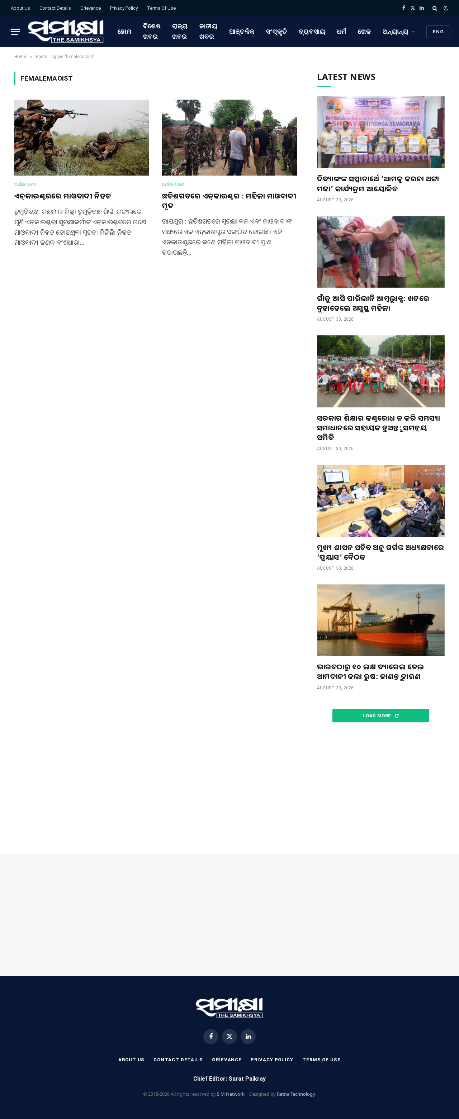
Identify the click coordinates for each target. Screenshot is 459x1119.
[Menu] (15, 32)
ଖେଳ (364, 31)
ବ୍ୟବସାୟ (312, 31)
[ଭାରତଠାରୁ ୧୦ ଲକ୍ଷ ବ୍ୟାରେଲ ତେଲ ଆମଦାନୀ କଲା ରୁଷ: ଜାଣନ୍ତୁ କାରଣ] (381, 620)
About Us (20, 8)
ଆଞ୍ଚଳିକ (242, 31)
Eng (438, 31)
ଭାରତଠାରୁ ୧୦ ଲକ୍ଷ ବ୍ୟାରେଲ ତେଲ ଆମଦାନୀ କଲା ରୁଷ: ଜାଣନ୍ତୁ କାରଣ (370, 671)
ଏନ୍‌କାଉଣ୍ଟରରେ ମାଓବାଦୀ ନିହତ (62, 196)
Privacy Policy (124, 8)
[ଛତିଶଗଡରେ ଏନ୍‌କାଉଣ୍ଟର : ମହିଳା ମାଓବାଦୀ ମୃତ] (229, 138)
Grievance (90, 8)
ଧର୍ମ (341, 31)
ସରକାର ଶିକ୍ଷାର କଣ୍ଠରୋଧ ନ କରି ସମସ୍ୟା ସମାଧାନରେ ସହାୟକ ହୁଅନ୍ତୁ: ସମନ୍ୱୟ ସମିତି (378, 427)
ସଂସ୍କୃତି (276, 31)
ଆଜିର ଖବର (25, 184)
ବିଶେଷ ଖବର (152, 31)
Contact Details (55, 8)
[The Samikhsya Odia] (66, 31)
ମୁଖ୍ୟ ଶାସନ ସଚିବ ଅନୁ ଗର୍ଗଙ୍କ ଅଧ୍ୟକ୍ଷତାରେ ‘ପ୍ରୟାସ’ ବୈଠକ (380, 552)
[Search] (435, 8)
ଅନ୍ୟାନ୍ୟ (396, 31)
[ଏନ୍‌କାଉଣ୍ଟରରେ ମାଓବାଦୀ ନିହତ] (81, 138)
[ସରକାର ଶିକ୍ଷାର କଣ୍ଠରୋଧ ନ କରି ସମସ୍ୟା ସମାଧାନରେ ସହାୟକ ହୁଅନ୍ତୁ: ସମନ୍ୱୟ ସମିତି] (381, 371)
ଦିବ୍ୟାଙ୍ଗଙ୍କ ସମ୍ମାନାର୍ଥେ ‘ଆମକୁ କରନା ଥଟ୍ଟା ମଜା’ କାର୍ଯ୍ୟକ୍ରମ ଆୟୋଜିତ (378, 183)
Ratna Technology (296, 1094)
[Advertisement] (381, 788)
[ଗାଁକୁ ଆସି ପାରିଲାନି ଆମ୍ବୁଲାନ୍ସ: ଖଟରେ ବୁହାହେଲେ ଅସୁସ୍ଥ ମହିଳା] (381, 252)
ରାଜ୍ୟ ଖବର (180, 31)
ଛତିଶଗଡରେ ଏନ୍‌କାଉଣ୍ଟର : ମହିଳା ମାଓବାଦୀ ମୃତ (229, 200)
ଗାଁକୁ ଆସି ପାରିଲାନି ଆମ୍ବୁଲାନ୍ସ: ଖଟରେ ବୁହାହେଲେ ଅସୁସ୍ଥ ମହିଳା (373, 303)
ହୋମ (125, 31)
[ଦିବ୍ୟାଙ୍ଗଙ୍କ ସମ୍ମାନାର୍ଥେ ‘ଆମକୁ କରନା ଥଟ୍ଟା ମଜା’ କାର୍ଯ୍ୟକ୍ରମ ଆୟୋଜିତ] (381, 132)
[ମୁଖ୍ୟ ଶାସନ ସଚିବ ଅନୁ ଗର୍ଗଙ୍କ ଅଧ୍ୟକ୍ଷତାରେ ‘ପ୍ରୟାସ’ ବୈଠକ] (381, 500)
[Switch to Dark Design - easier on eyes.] (445, 8)
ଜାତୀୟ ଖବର (208, 31)
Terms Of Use (161, 8)
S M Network (231, 1094)
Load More (377, 715)
